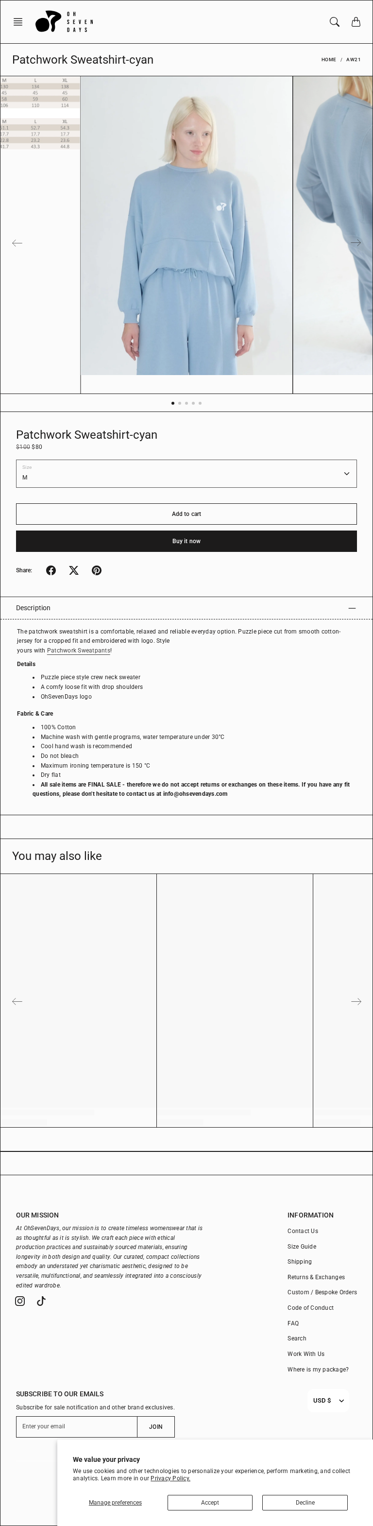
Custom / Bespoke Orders (322, 1292)
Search (297, 1338)
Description (33, 608)
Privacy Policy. (170, 1478)
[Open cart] (356, 22)
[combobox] (322, 1400)
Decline (305, 1502)
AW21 (353, 59)
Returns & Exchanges (316, 1277)
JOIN (155, 1426)
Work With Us (306, 1354)
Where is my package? (318, 1369)
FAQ (293, 1323)
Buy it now (186, 541)
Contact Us (303, 1231)
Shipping (300, 1261)
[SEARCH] (334, 22)
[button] (21, 22)
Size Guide (302, 1246)
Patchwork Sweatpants (78, 650)
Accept (210, 1502)
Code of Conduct (311, 1307)
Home (329, 59)
